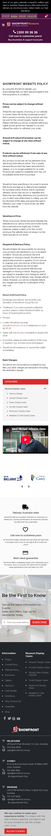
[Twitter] (9, 718)
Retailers (5, 16)
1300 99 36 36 (27, 32)
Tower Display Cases (17, 402)
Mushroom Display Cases (19, 411)
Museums (22, 16)
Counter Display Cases (18, 407)
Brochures (10, 675)
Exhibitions (10, 696)
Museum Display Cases (15, 389)
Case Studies (11, 691)
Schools (14, 16)
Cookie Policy (11, 664)
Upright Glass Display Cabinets (39, 673)
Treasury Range (15, 394)
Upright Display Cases (18, 398)
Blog (7, 712)
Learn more (10, 825)
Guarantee (9, 706)
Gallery (8, 680)
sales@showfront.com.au (14, 325)
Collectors (32, 16)
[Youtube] (18, 719)
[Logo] (25, 729)
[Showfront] (22, 24)
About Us (9, 686)
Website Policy (12, 670)
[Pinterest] (14, 719)
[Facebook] (4, 718)
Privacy (8, 659)
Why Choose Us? (13, 701)
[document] (25, 823)
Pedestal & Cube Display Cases (22, 415)
